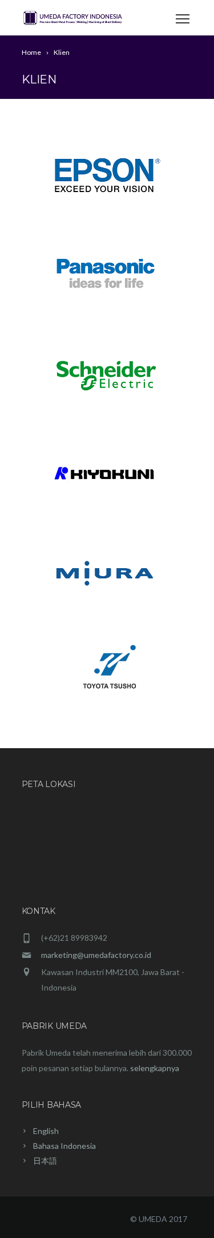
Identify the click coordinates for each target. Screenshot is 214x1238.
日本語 (45, 1160)
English (46, 1131)
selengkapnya (153, 1068)
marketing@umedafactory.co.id (96, 955)
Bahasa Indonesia (64, 1146)
